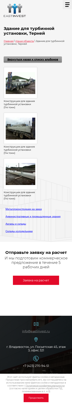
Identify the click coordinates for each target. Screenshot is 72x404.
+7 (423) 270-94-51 (36, 366)
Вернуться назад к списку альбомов (32, 59)
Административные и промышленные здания (33, 216)
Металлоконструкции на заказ (24, 209)
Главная (9, 41)
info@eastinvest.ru (36, 331)
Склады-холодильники (19, 231)
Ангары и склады (16, 223)
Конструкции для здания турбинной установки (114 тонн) (19, 104)
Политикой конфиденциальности (45, 385)
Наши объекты (25, 41)
